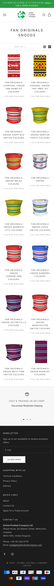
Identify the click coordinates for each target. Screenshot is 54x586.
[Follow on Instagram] (12, 554)
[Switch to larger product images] (44, 47)
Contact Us (8, 505)
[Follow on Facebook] (4, 554)
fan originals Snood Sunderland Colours (14, 274)
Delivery (7, 486)
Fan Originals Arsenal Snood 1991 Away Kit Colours (40, 87)
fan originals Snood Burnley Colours (40, 371)
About (6, 500)
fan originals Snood (40, 179)
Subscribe (14, 459)
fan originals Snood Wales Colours (14, 181)
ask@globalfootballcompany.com (25, 545)
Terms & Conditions (12, 476)
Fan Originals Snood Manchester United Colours (40, 324)
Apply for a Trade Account (16, 510)
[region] (27, 403)
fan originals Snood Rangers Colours (40, 273)
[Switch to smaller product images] (49, 47)
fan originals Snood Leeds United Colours (40, 227)
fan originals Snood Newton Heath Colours (40, 135)
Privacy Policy (10, 481)
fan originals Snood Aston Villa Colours (14, 322)
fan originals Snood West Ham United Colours (13, 371)
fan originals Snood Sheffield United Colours (14, 135)
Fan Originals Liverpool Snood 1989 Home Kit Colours (14, 87)
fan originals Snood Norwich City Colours (14, 227)
